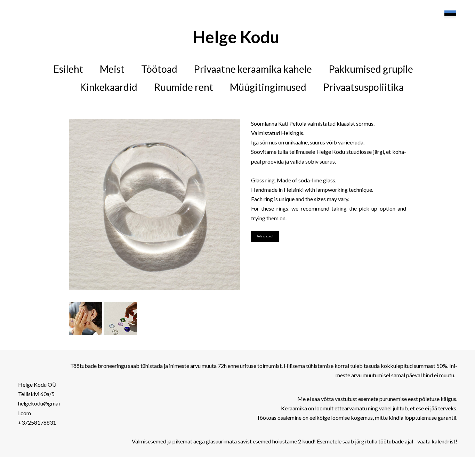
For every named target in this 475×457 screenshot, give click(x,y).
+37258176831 (37, 422)
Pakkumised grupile (371, 69)
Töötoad (159, 69)
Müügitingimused (268, 87)
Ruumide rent (183, 87)
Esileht (68, 69)
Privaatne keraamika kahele (253, 69)
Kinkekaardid (108, 87)
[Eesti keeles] (450, 14)
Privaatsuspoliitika (363, 87)
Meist (112, 69)
